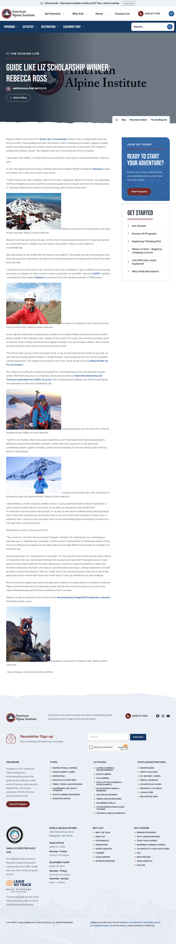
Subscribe (138, 737)
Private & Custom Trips (64, 780)
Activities (28, 27)
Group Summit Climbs (64, 772)
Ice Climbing (102, 778)
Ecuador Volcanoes (150, 784)
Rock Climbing (103, 774)
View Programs (139, 191)
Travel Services (103, 849)
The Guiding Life (159, 120)
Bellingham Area (149, 797)
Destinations (48, 27)
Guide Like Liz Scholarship (53, 139)
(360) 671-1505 (152, 13)
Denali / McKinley (149, 780)
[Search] (170, 27)
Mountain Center (61, 799)
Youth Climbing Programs (66, 795)
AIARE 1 (96, 273)
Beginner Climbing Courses (151, 845)
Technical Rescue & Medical (111, 813)
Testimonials (102, 841)
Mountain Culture (138, 120)
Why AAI (78, 13)
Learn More (129, 3)
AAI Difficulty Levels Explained (153, 849)
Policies (141, 865)
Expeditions (59, 776)
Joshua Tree (146, 792)
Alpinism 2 (40, 277)
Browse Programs (146, 832)
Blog (124, 120)
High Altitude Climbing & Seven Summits (109, 783)
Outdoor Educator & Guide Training (110, 808)
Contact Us (122, 13)
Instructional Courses (65, 768)
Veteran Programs (105, 861)
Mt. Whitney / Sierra (150, 776)
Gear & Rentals (144, 861)
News (99, 13)
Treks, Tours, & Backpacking (67, 784)
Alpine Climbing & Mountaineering (105, 769)
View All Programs (18, 804)
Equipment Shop (72, 27)
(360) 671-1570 (57, 866)
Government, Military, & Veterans (65, 789)
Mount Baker (147, 768)
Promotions (101, 845)
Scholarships (102, 857)
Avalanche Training (106, 795)
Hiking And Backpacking (108, 799)
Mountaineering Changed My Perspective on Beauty (83, 597)
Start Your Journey (147, 841)
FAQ (139, 853)
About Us (100, 837)
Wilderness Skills (105, 803)
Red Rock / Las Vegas (151, 788)
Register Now (144, 857)
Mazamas (98, 169)
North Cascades (149, 772)
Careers (99, 853)
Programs (9, 27)
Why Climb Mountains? (148, 837)
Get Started (52, 13)
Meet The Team (102, 832)
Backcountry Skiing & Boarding (107, 790)
